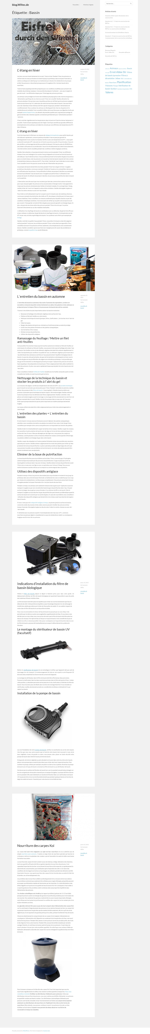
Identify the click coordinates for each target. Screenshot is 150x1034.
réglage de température (52, 135)
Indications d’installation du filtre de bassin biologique (42, 586)
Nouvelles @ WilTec (111, 56)
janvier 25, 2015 (84, 844)
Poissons (109, 85)
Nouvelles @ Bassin (124, 52)
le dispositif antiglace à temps (39, 502)
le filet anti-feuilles (38, 372)
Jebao (117, 78)
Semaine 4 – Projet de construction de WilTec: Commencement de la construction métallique (118, 37)
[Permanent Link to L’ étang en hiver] (53, 41)
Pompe (115, 86)
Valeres (109, 92)
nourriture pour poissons (29, 854)
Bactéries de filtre (122, 68)
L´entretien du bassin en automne (41, 296)
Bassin (129, 68)
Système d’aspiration (123, 89)
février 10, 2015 (84, 582)
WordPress (26, 1030)
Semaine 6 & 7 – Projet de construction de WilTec (117, 22)
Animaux (114, 68)
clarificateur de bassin (31, 670)
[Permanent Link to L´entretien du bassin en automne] (53, 267)
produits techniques (66, 385)
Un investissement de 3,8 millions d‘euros (117, 32)
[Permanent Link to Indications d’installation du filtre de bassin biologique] (53, 555)
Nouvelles (76, 4)
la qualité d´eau (33, 230)
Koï (122, 78)
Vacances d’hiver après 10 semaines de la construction (117, 16)
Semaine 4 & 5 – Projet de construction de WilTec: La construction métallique (117, 28)
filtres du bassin (37, 390)
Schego (19, 217)
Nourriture (112, 82)
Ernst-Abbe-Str (118, 72)
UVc (131, 89)
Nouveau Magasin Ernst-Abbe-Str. (110, 51)
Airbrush (107, 68)
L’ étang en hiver (28, 70)
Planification (124, 82)
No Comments (84, 71)
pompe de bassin (40, 750)
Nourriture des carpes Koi (35, 846)
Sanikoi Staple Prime (29, 112)
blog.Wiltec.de (20, 4)
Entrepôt (107, 72)
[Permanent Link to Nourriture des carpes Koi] (53, 817)
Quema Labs (46, 1030)
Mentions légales (88, 4)
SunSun (114, 89)
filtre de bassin (29, 593)
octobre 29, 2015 (84, 69)
